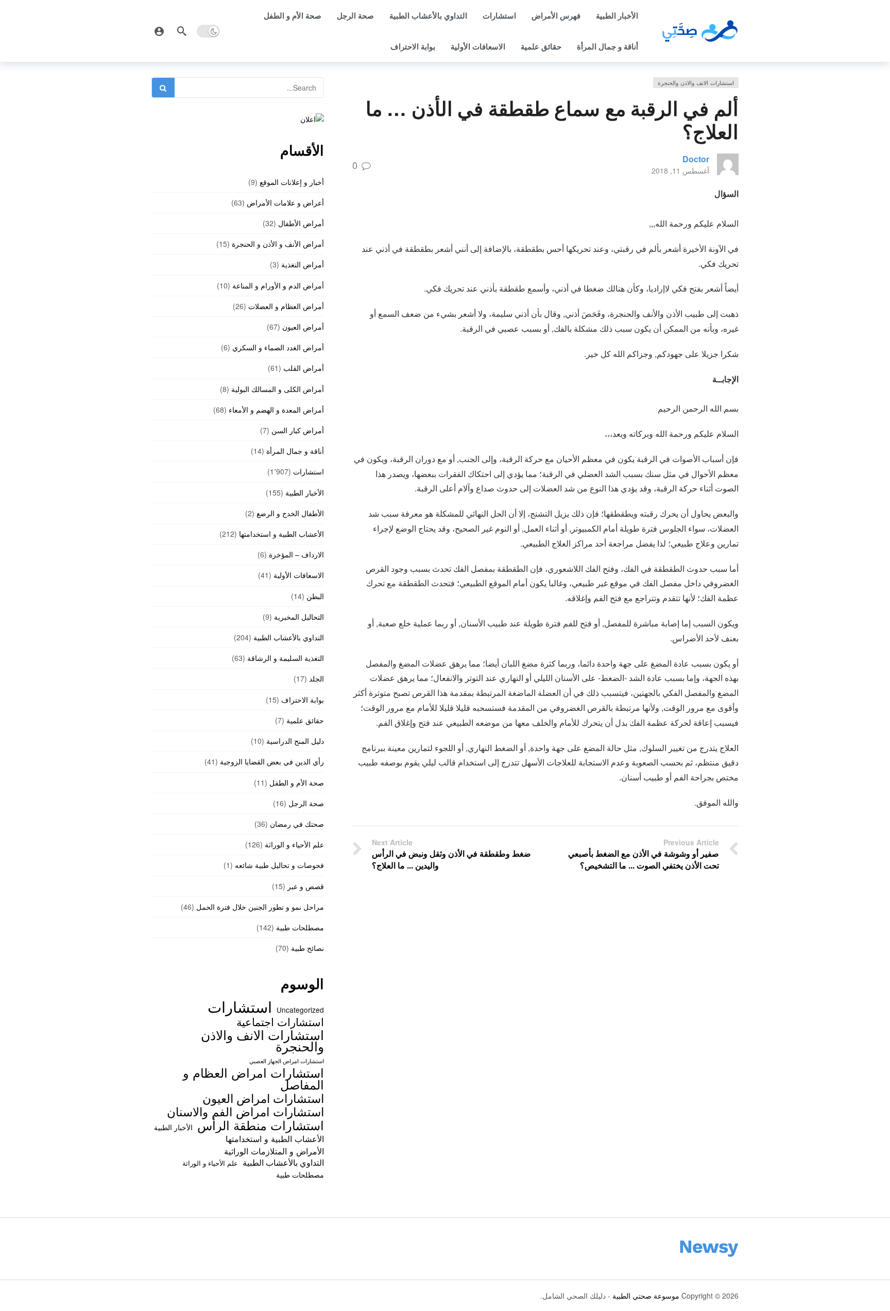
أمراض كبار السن (297, 430)
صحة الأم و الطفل (292, 15)
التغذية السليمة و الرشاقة (285, 658)
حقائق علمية (541, 46)
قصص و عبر (305, 886)
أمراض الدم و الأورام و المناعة (278, 285)
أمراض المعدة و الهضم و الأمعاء (276, 409)
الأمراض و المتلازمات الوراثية (274, 1150)
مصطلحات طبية (300, 927)
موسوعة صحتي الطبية (645, 1295)
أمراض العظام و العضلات (286, 306)
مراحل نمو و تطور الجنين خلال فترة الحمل (260, 906)
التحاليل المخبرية (299, 616)
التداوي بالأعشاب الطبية (428, 15)
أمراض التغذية (302, 264)
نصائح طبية (307, 948)
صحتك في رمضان (297, 824)
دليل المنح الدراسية (295, 741)
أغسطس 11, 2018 (680, 170)
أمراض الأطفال (301, 223)
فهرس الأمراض (556, 15)
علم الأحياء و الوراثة (294, 844)
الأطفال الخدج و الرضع (290, 513)
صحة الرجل (355, 15)
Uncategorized (300, 1009)
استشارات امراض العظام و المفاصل (253, 1078)
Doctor (695, 159)
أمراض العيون (303, 326)
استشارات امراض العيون (263, 1097)
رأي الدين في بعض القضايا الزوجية (272, 761)
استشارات (499, 15)
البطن (315, 596)
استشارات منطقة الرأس (260, 1125)
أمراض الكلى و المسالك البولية (277, 389)
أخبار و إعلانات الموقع (292, 182)
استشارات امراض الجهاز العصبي (286, 1061)
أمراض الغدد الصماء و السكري (278, 347)
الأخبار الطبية (617, 15)
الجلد (316, 678)
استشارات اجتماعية (280, 1021)
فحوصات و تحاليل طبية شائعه (279, 865)
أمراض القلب (303, 368)
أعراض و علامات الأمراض (285, 202)
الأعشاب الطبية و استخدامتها (281, 534)
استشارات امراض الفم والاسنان (245, 1111)
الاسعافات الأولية (478, 46)
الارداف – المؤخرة (296, 554)
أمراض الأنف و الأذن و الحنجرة (278, 244)
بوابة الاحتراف (412, 46)
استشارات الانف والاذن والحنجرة (696, 82)
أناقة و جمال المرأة (607, 46)
